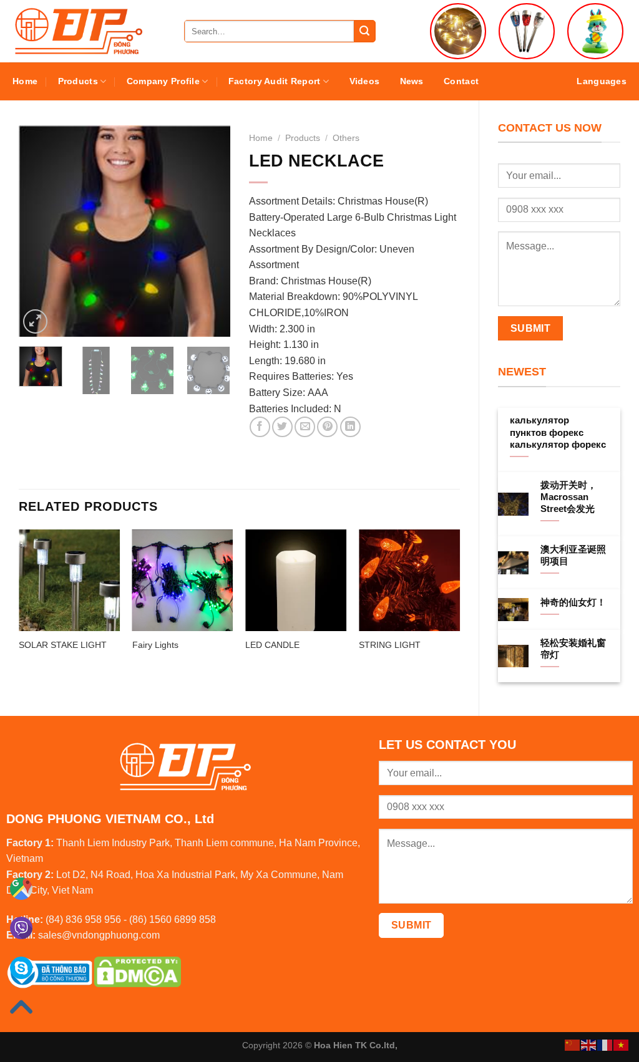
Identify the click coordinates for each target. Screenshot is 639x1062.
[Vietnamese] (621, 1044)
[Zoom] (35, 321)
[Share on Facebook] (260, 427)
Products (78, 81)
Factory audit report (274, 81)
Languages (602, 81)
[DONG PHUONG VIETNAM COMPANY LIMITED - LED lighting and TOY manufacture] (87, 31)
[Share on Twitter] (282, 427)
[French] (605, 1044)
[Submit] (364, 31)
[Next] (210, 231)
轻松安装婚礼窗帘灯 (573, 649)
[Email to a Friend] (305, 427)
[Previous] (38, 231)
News (412, 81)
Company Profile (163, 81)
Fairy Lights (155, 645)
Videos (364, 81)
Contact (461, 81)
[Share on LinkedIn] (350, 427)
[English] (589, 1044)
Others (346, 138)
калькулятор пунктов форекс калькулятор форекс (558, 432)
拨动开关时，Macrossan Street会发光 (568, 497)
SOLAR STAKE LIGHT (63, 645)
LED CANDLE (272, 645)
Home (24, 81)
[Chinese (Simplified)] (573, 1044)
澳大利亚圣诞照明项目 (573, 555)
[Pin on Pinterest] (327, 427)
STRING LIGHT (390, 645)
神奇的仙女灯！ (573, 602)
